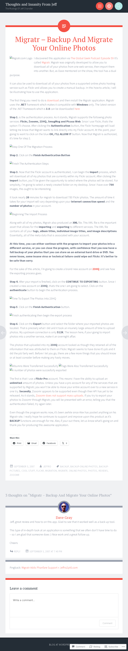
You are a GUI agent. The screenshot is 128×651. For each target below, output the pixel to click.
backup (64, 466)
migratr (63, 470)
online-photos (78, 470)
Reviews (103, 470)
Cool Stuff (28, 470)
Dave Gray (64, 517)
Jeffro (47, 466)
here (77, 109)
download (53, 100)
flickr (40, 470)
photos (92, 470)
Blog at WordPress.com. (64, 644)
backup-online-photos (84, 466)
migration (51, 470)
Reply (17, 551)
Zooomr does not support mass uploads (59, 395)
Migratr (46, 62)
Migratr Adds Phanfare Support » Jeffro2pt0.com (50, 567)
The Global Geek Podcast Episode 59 (92, 58)
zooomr (14, 474)
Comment (107, 623)
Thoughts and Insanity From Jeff (31, 4)
